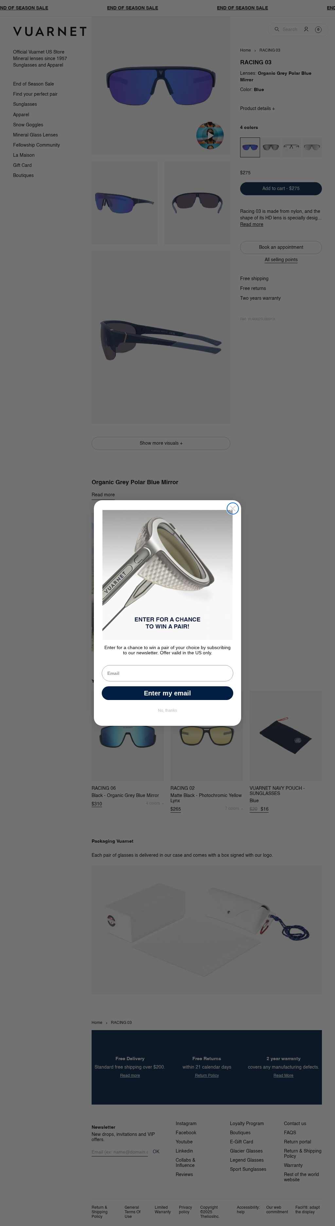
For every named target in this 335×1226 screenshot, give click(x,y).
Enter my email (167, 693)
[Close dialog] (232, 508)
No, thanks (167, 710)
